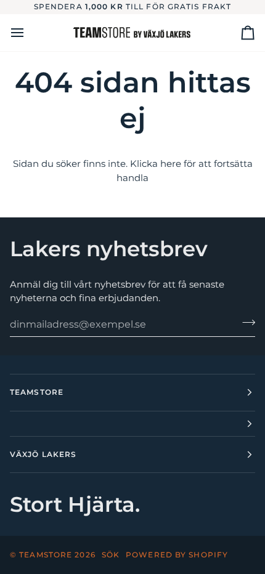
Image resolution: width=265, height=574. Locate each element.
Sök (111, 554)
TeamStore (45, 554)
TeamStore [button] (36, 392)
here (170, 163)
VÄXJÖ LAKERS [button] (43, 454)
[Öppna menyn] (28, 32)
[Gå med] (245, 323)
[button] (132, 424)
